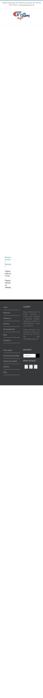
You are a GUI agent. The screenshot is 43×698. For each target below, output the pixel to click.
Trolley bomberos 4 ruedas (32, 211)
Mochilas (16, 92)
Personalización (9, 329)
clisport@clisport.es (26, 5)
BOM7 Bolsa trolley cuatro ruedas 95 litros (32, 240)
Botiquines (17, 57)
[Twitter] (31, 367)
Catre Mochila (20, 89)
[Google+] (35, 367)
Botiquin (17, 178)
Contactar (7, 340)
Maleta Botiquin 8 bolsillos (18, 46)
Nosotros (6, 313)
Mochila (30, 89)
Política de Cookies (10, 361)
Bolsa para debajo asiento (18, 210)
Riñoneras (30, 49)
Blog (5, 335)
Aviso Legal (7, 350)
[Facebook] (26, 367)
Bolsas (29, 190)
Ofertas (6, 324)
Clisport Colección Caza (8, 273)
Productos (7, 318)
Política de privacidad (11, 356)
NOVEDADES (35, 190)
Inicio (5, 307)
